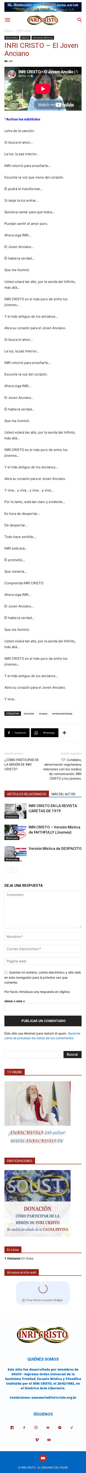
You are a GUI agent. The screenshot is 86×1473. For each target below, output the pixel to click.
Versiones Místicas (43, 37)
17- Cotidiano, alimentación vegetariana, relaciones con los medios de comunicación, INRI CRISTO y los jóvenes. (62, 769)
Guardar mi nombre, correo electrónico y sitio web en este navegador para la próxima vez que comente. (42, 977)
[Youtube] (49, 1440)
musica (43, 713)
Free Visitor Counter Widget (44, 1300)
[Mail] (47, 1427)
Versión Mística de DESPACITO (55, 848)
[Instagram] (36, 1427)
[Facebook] (24, 1427)
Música (25, 37)
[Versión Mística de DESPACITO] (15, 853)
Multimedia (24, 30)
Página (8, 30)
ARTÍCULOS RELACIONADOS (26, 794)
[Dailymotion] (12, 1427)
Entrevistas (12, 816)
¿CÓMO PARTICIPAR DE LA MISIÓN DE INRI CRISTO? (21, 764)
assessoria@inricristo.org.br (54, 1397)
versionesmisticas (62, 713)
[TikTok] (71, 1427)
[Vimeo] (37, 1440)
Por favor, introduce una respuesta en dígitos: (37, 992)
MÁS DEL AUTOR (63, 794)
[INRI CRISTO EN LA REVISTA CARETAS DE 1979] (15, 811)
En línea (18, 1258)
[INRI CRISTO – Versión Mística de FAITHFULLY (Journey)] (15, 832)
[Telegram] (59, 1427)
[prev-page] (7, 870)
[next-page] (14, 870)
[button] (7, 20)
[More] (64, 732)
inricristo (29, 713)
